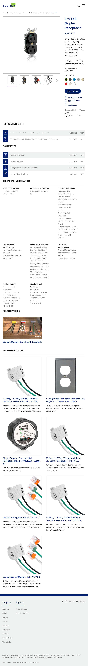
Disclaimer (5, 657)
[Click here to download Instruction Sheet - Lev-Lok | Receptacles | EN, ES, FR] (5, 133)
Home (4, 13)
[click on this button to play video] (22, 328)
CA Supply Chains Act (17, 657)
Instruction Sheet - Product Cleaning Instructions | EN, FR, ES (34, 139)
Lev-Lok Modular (46, 13)
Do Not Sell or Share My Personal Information (16, 655)
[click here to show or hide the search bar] (79, 6)
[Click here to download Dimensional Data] (5, 155)
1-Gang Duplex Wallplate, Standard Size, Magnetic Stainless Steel (65, 400)
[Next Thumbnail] (56, 80)
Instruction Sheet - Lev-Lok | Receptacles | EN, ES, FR (31, 133)
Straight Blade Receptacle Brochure (24, 168)
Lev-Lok (55, 13)
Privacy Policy (75, 655)
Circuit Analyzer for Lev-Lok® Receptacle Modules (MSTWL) (22, 461)
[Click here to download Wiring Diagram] (5, 161)
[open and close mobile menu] (83, 5)
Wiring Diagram (17, 161)
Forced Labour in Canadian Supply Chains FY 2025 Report (43, 657)
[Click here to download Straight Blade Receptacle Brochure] (5, 168)
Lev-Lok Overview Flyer (19, 174)
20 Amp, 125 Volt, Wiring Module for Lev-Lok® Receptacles (20, 400)
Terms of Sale (65, 655)
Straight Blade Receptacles (32, 13)
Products (11, 13)
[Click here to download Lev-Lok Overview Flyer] (5, 174)
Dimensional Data (17, 155)
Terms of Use (55, 655)
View (82, 133)
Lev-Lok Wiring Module (21, 517)
